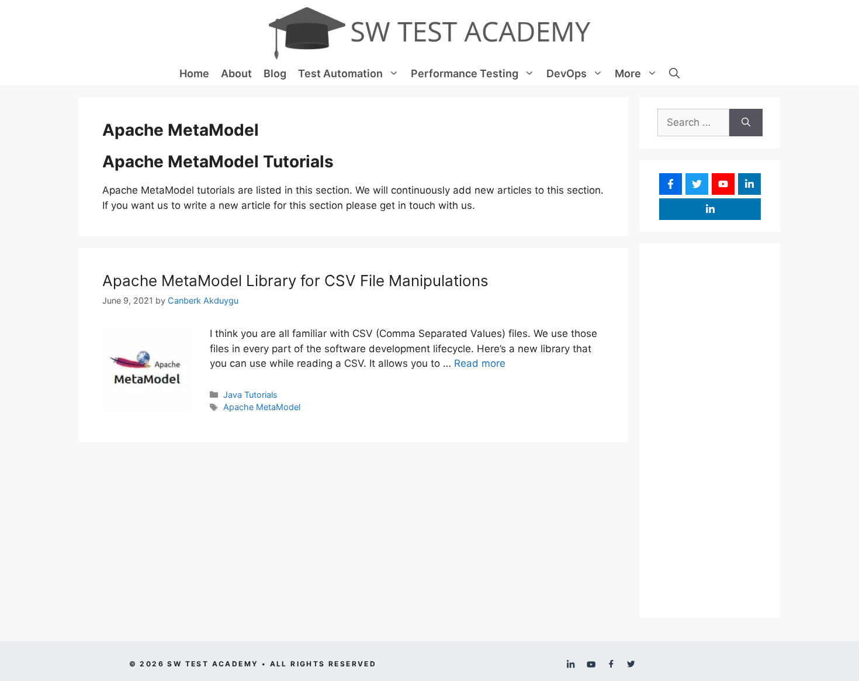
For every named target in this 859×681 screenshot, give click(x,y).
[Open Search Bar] (674, 73)
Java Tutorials (250, 395)
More (628, 73)
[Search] (746, 123)
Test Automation (340, 73)
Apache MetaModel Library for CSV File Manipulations (295, 280)
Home (194, 73)
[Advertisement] (710, 430)
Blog (275, 73)
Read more (479, 363)
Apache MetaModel (261, 407)
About (236, 73)
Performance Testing (464, 73)
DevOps (566, 73)
